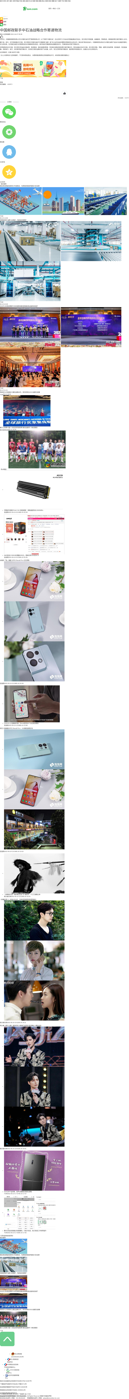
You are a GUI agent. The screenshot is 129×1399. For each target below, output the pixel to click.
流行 (7, 1)
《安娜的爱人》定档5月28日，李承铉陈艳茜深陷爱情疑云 (18, 899)
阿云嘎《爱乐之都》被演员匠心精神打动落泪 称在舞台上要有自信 (20, 1025)
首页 (1, 1)
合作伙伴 (15, 1394)
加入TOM (28, 1394)
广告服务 (21, 1394)
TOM (1, 394)
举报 (1, 82)
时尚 (20, 1)
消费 (59, 1)
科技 (69, 1)
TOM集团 (3, 1394)
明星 (17, 1)
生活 (30, 1)
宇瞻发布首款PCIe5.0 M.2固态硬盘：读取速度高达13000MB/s (23, 510)
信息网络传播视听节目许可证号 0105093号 (13, 1387)
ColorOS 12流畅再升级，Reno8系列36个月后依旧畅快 (21, 723)
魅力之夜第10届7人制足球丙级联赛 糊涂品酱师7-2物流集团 (18, 427)
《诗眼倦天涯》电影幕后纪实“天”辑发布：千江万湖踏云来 (22, 894)
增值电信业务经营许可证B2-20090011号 (12, 1390)
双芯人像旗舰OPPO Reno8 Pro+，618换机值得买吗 (16, 728)
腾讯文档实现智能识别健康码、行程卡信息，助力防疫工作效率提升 (25, 1230)
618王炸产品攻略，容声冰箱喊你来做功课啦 (18, 1191)
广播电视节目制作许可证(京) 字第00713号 (13, 1384)
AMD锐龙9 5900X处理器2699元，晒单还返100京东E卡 (21, 555)
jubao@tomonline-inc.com (51, 1398)
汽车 (62, 1)
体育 (14, 1)
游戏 (24, 1)
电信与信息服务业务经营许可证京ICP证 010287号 (16, 1381)
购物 (65, 1)
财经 (49, 1)
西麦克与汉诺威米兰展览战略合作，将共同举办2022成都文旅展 (20, 392)
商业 (43, 1)
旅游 (27, 1)
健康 (53, 1)
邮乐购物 (9, 1394)
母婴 (33, 1)
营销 (36, 1)
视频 (46, 1)
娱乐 (11, 1)
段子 (56, 1)
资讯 (4, 1)
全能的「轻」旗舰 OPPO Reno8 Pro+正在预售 (14, 560)
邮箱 (40, 1)
